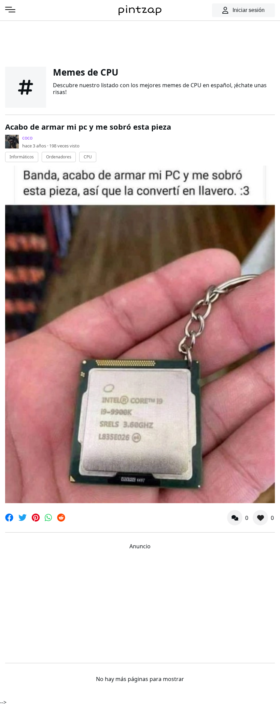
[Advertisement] (140, 42)
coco (27, 137)
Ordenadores (58, 157)
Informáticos (22, 157)
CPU (88, 157)
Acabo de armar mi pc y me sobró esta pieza (88, 126)
